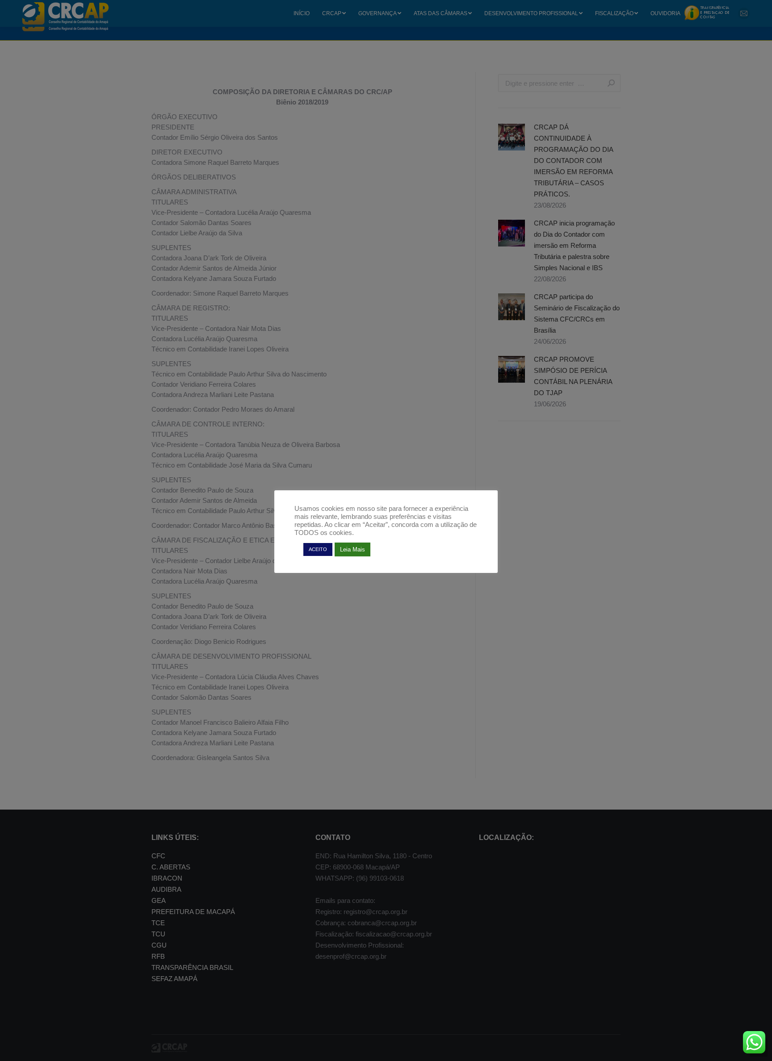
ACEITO (318, 549)
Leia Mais (352, 549)
